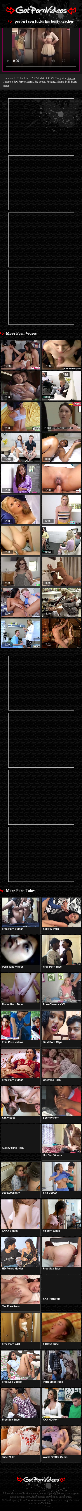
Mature (60, 81)
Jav (15, 81)
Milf (67, 81)
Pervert (22, 81)
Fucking (51, 81)
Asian (30, 81)
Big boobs (40, 81)
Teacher (71, 78)
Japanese (8, 81)
